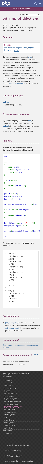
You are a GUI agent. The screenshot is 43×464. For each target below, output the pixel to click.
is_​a (5, 417)
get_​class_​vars (9, 396)
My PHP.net (8, 456)
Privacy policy (27, 461)
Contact (19, 456)
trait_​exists (8, 428)
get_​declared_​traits (11, 404)
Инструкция (7, 345)
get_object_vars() (12, 328)
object (31, 48)
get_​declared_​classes (11, 399)
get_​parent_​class (10, 412)
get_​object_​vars (9, 409)
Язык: (22, 15)
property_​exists (9, 425)
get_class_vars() (11, 323)
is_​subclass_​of (9, 420)
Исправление (19, 345)
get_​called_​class (10, 388)
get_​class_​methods (11, 394)
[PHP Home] (6, 3)
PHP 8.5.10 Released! (21, 9)
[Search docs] (35, 3)
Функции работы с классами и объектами (17, 375)
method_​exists (9, 423)
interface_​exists (9, 415)
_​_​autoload (8, 433)
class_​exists (8, 383)
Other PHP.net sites (11, 461)
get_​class (7, 391)
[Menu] (40, 3)
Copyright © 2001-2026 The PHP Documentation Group (16, 448)
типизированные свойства (14, 84)
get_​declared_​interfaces (12, 401)
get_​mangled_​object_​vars (13, 407)
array (16, 50)
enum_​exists (8, 386)
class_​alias (8, 380)
